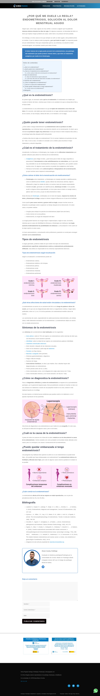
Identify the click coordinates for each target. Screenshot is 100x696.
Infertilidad (29, 341)
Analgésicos (29, 159)
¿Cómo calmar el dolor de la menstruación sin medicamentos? (42, 73)
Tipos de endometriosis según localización (37, 76)
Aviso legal (71, 693)
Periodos (28, 351)
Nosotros (77, 693)
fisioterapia (36, 196)
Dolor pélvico (30, 336)
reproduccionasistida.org (57, 542)
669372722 (57, 1)
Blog (74, 693)
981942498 (49, 1)
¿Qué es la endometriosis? (31, 67)
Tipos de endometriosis (30, 75)
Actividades (81, 6)
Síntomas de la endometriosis (32, 80)
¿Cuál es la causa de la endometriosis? (35, 84)
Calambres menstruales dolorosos (36, 343)
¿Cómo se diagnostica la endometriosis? (35, 82)
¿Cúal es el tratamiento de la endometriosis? (36, 71)
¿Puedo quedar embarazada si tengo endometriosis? (38, 86)
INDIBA (42, 181)
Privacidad (62, 693)
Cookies (66, 693)
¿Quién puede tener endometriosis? (34, 69)
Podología (46, 6)
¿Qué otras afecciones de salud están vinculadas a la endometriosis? (43, 78)
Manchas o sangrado (32, 353)
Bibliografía (27, 90)
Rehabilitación (69, 6)
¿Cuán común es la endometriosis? (35, 88)
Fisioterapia (57, 6)
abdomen (51, 348)
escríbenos (64, 1)
